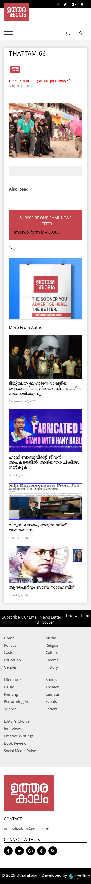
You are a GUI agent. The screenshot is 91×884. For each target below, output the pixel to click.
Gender (10, 667)
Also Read (19, 189)
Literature (12, 679)
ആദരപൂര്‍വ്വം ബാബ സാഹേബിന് (42, 587)
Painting (11, 694)
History (52, 667)
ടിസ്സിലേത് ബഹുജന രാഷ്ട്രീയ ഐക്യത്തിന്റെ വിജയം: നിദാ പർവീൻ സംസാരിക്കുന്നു (45, 388)
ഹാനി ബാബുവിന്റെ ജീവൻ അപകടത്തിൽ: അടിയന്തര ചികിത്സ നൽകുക (44, 462)
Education (12, 659)
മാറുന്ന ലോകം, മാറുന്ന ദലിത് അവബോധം (37, 528)
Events (51, 701)
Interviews (13, 728)
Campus (53, 694)
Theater (52, 686)
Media (51, 637)
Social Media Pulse (20, 750)
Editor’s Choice (16, 721)
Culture (52, 652)
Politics (10, 645)
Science (10, 708)
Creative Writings (18, 735)
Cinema (52, 659)
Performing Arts (17, 701)
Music (9, 686)
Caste (8, 652)
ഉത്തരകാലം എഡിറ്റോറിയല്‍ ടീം (41, 81)
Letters (51, 708)
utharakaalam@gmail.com (26, 828)
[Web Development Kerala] (79, 875)
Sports (51, 679)
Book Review (15, 743)
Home (9, 637)
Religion (52, 645)
